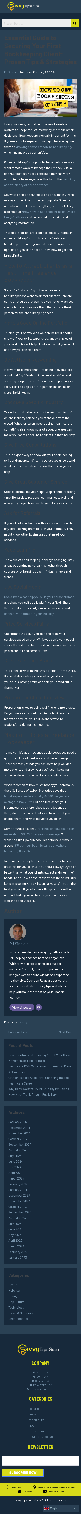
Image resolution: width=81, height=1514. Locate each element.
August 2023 (17, 1218)
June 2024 (15, 1161)
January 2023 (17, 1257)
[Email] (39, 1007)
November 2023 (19, 1201)
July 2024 (15, 1156)
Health (12, 1285)
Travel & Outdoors (20, 1313)
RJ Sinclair (18, 943)
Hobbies (14, 1290)
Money (23, 1022)
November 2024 (19, 1133)
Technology (16, 1307)
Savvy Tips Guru (24, 1500)
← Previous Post (16, 1032)
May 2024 (14, 1167)
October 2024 (17, 1139)
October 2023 (17, 1206)
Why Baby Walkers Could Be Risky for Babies (38, 1089)
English (54, 1508)
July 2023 (14, 1223)
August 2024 (17, 1150)
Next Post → (68, 1032)
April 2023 (15, 1240)
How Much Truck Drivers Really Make (33, 1094)
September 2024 (19, 1144)
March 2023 (16, 1246)
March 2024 (16, 1178)
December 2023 (19, 1195)
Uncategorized (18, 1318)
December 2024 (19, 1127)
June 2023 (15, 1229)
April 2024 (15, 1173)
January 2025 (17, 1122)
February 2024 (18, 1184)
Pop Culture (16, 1302)
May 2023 (14, 1235)
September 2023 (19, 1212)
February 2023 (18, 1252)
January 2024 (17, 1190)
